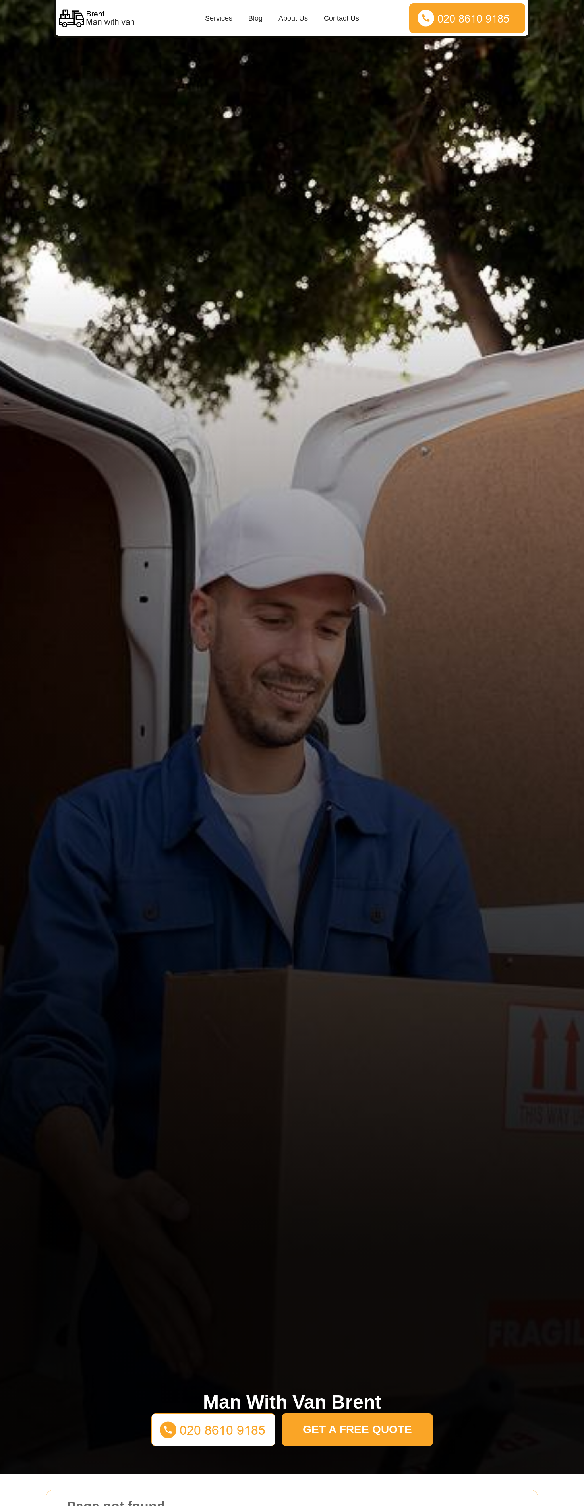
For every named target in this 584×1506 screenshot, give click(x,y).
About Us (293, 18)
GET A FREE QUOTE (357, 1429)
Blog (255, 18)
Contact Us (341, 18)
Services (218, 18)
